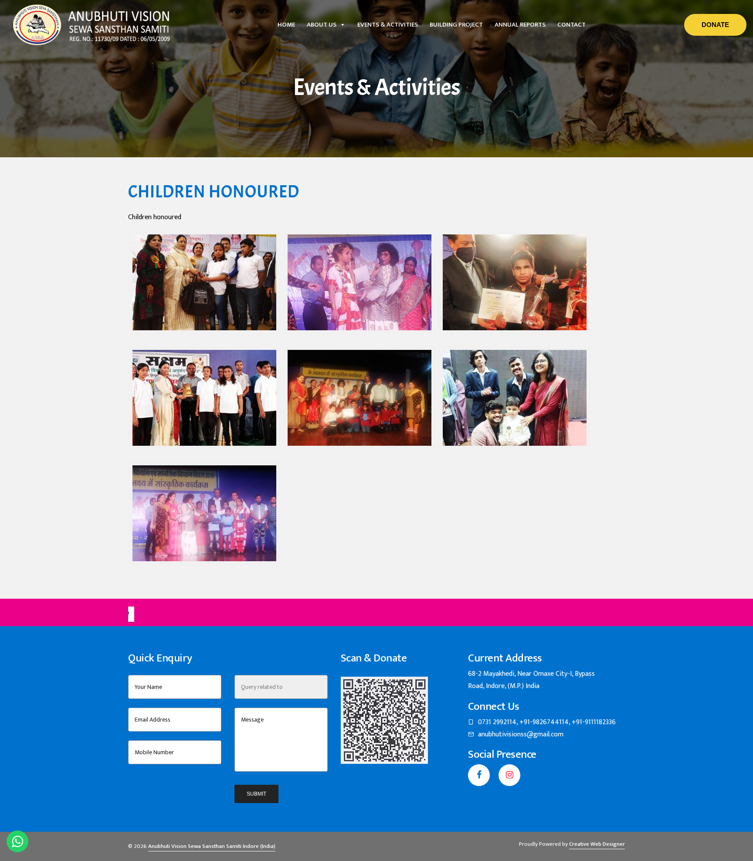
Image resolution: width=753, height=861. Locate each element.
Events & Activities (387, 24)
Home (286, 24)
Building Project (456, 24)
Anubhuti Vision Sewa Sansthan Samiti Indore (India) (211, 846)
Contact (571, 24)
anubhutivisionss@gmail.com (520, 734)
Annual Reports (520, 24)
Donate (715, 24)
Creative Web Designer (597, 844)
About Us (321, 24)
